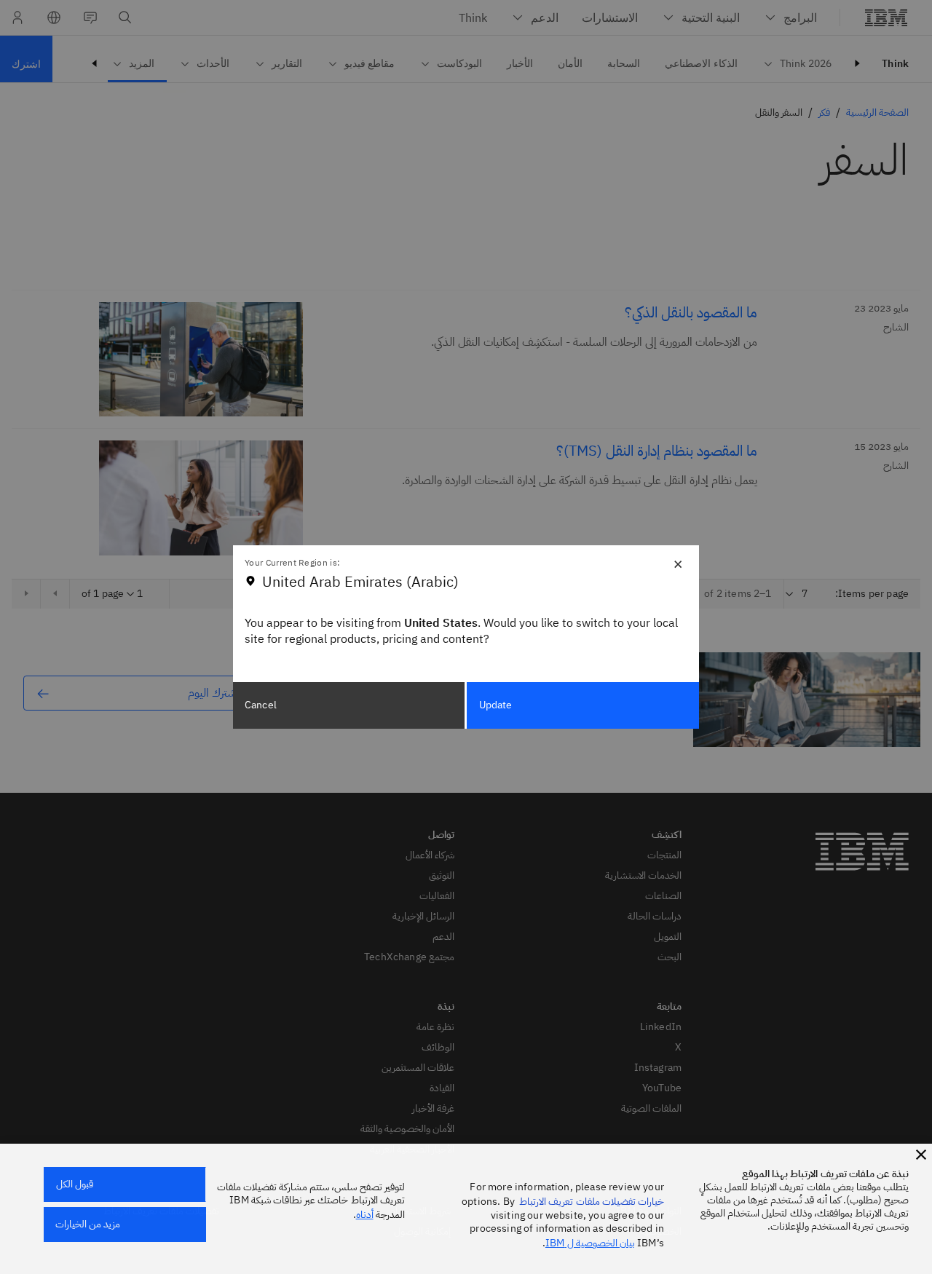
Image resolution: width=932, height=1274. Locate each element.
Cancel (261, 705)
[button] (921, 1155)
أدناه (365, 1214)
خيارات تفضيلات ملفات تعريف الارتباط (591, 1201)
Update (496, 705)
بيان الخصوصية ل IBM (590, 1243)
